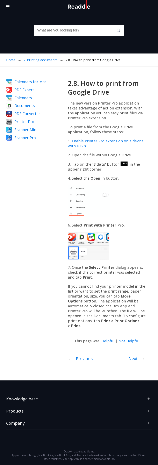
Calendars (23, 97)
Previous (80, 358)
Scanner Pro (25, 137)
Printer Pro (24, 121)
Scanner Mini (25, 129)
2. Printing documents (41, 60)
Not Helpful (128, 340)
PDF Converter (27, 113)
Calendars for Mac (30, 81)
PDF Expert (24, 89)
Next (137, 358)
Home (10, 60)
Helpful (107, 340)
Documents (24, 105)
